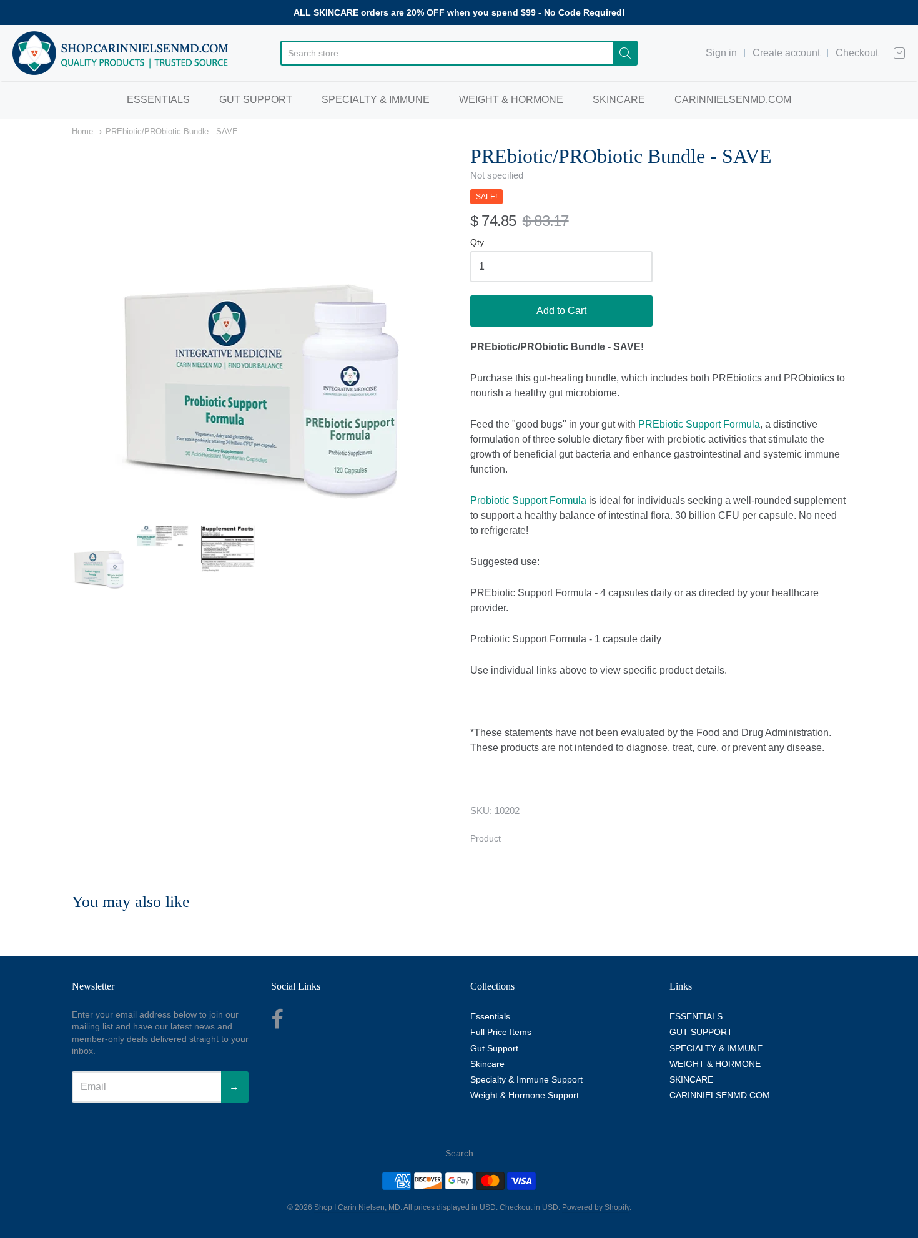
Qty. (478, 242)
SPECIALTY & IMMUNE (376, 99)
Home (82, 131)
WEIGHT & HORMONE (511, 99)
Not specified (496, 175)
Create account (786, 52)
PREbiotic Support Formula (699, 424)
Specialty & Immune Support (526, 1079)
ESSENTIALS (158, 99)
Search (459, 1153)
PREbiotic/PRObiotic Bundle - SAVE (172, 131)
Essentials (490, 1016)
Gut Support (494, 1048)
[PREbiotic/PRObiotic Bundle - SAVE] (99, 558)
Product (485, 838)
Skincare (487, 1064)
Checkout (857, 52)
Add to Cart (561, 310)
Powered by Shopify (595, 1207)
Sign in (721, 52)
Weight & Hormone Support (524, 1095)
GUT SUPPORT (255, 99)
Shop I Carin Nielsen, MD (357, 1207)
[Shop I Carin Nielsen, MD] (120, 53)
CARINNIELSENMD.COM (732, 99)
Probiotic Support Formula (528, 500)
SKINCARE (619, 99)
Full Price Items (500, 1032)
